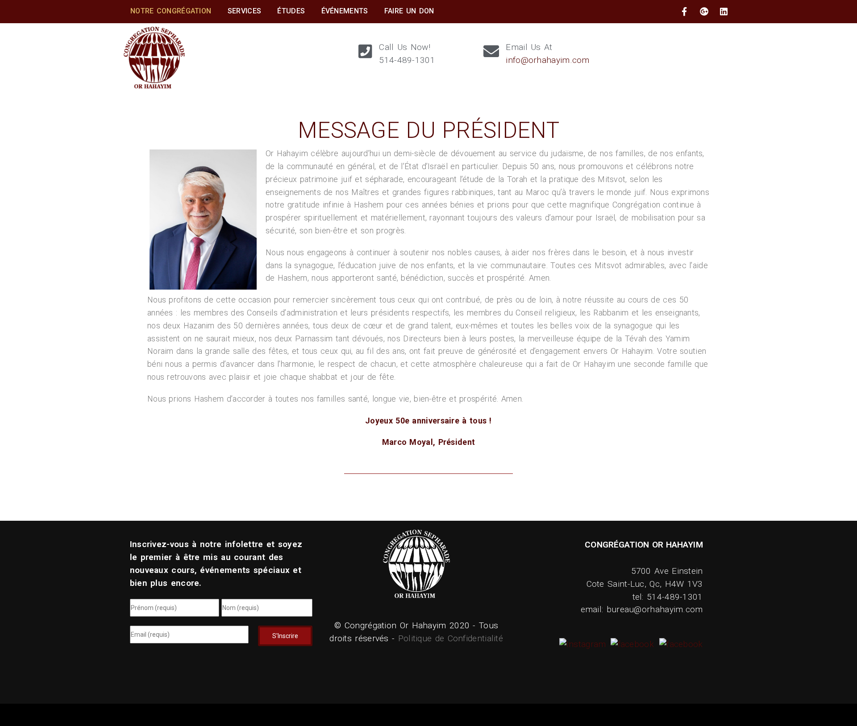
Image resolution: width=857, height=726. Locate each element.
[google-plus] (704, 11)
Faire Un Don (409, 11)
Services (244, 11)
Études (291, 11)
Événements (344, 11)
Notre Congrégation (170, 11)
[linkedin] (724, 11)
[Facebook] (631, 644)
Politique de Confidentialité (450, 638)
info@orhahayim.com (547, 60)
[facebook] (684, 11)
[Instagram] (583, 644)
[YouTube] (680, 644)
